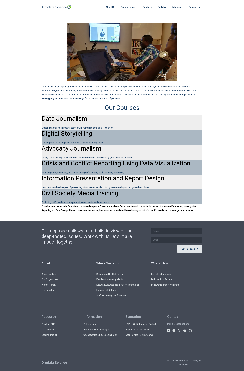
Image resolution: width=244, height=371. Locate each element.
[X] (179, 330)
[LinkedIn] (168, 330)
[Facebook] (173, 330)
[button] (117, 7)
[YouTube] (184, 330)
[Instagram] (190, 330)
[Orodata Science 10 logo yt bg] (57, 7)
